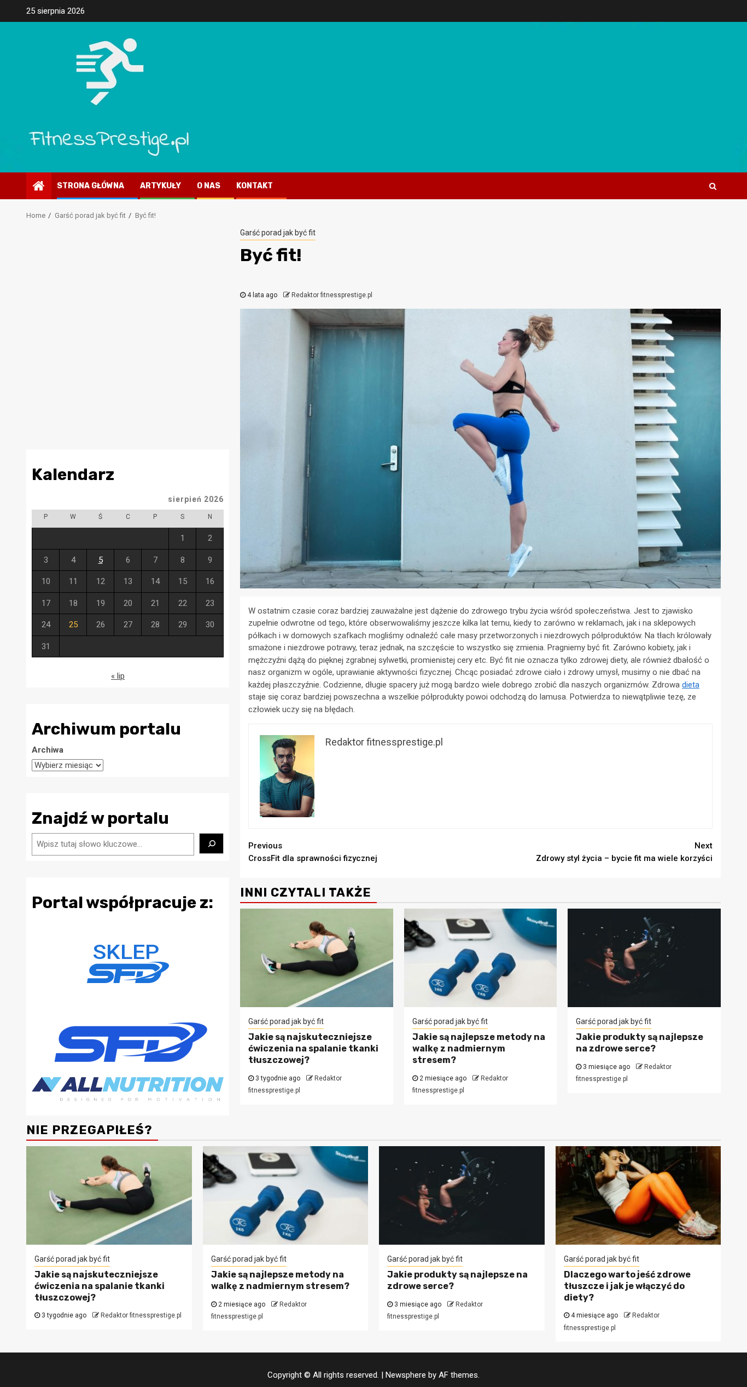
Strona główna (90, 185)
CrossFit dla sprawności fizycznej (312, 852)
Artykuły (160, 185)
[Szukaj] (211, 843)
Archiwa (47, 750)
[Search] (713, 186)
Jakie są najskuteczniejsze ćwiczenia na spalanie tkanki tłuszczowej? (313, 1048)
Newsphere (406, 1375)
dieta (690, 685)
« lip (118, 676)
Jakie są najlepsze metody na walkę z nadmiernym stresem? (478, 1048)
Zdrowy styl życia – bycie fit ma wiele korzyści (624, 852)
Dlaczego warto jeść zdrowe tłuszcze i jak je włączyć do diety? (627, 1286)
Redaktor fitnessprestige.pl (331, 295)
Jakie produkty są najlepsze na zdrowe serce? (639, 1043)
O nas (208, 185)
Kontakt (254, 185)
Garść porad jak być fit (278, 232)
